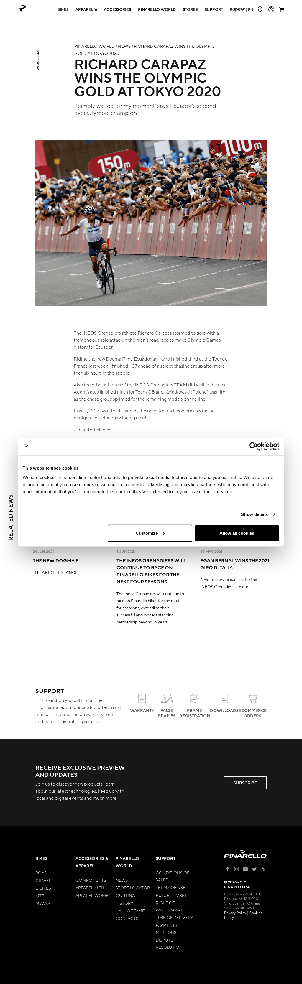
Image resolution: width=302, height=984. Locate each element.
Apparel (84, 9)
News (122, 880)
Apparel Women (94, 895)
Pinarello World (157, 9)
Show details (254, 514)
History (124, 903)
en (241, 9)
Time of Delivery (174, 917)
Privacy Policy (235, 912)
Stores (190, 9)
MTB (39, 895)
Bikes (62, 9)
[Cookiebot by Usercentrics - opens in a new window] (253, 446)
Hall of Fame (130, 910)
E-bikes (43, 888)
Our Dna (125, 895)
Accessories (117, 9)
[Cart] (282, 9)
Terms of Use (171, 887)
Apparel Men (90, 887)
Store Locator (133, 887)
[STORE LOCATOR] (260, 9)
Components (91, 880)
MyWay (42, 903)
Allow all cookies (236, 532)
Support (214, 9)
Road (41, 872)
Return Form (171, 895)
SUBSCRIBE (245, 783)
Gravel (43, 880)
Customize (147, 532)
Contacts (127, 918)
